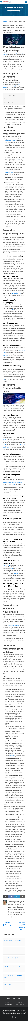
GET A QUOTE (16, 999)
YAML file (15, 573)
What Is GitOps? (7, 984)
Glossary (5, 21)
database (5, 87)
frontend (5, 439)
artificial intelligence (16, 293)
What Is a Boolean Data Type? (11, 958)
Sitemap (20, 1012)
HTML (18, 159)
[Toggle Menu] (26, 2)
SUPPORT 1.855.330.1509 (8, 1003)
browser (4, 444)
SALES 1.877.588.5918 (20, 1003)
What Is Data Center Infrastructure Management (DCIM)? (21, 926)
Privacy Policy (14, 1012)
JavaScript (22, 444)
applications (5, 355)
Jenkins (13, 484)
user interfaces (6, 447)
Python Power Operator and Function (12, 966)
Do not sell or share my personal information (16, 1013)
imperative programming (13, 625)
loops (21, 509)
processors (11, 755)
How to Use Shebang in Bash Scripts (12, 940)
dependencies (6, 491)
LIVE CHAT (9, 999)
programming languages (11, 140)
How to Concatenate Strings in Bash (12, 949)
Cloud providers (6, 565)
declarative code (9, 172)
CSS (13, 310)
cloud (11, 568)
